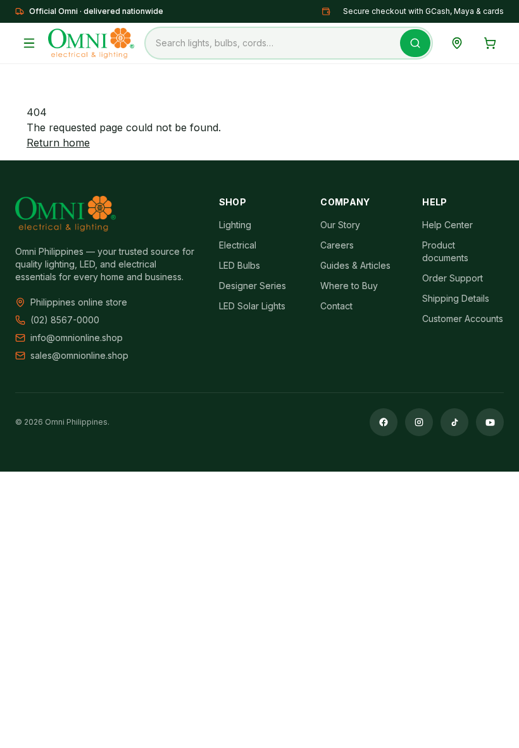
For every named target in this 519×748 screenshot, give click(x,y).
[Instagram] (419, 422)
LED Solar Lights (252, 305)
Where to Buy (349, 285)
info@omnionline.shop (76, 337)
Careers (337, 245)
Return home (58, 142)
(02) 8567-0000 (64, 319)
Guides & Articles (355, 265)
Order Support (452, 278)
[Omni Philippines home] (91, 43)
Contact (336, 305)
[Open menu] (29, 43)
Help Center (447, 224)
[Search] (415, 43)
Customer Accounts (462, 318)
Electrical (237, 245)
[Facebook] (383, 422)
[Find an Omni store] (457, 43)
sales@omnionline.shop (79, 355)
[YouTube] (490, 422)
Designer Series (252, 285)
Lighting (235, 224)
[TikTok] (454, 422)
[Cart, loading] (490, 43)
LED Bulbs (239, 265)
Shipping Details (455, 298)
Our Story (340, 224)
